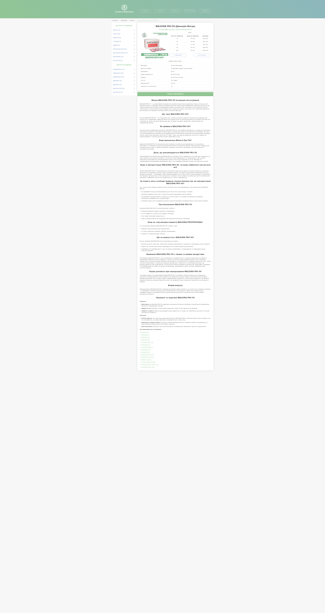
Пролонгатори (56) (119, 49)
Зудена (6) (116, 45)
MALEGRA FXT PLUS (148, 354)
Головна (114, 20)
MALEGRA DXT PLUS (148, 357)
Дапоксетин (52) (118, 88)
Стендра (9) (117, 41)
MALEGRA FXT (146, 352)
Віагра (132, 20)
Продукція (145, 10)
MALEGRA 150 (146, 339)
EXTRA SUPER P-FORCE (149, 362)
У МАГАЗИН (178, 55)
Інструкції (160, 10)
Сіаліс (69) (116, 34)
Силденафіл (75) (118, 69)
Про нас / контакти (190, 10)
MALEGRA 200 (146, 344)
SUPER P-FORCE (146, 359)
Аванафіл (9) (117, 80)
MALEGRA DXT (146, 349)
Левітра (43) (117, 37)
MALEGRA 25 (145, 332)
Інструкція (202, 55)
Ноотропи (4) (117, 60)
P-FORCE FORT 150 (147, 342)
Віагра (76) (116, 30)
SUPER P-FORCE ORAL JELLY (150, 364)
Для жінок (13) (118, 92)
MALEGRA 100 (146, 337)
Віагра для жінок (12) (120, 53)
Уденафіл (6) (117, 84)
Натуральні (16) (118, 56)
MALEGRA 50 (145, 335)
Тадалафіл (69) (118, 73)
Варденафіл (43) (118, 77)
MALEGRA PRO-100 (147, 347)
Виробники (205, 10)
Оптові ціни (175, 10)
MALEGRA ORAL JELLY (148, 367)
